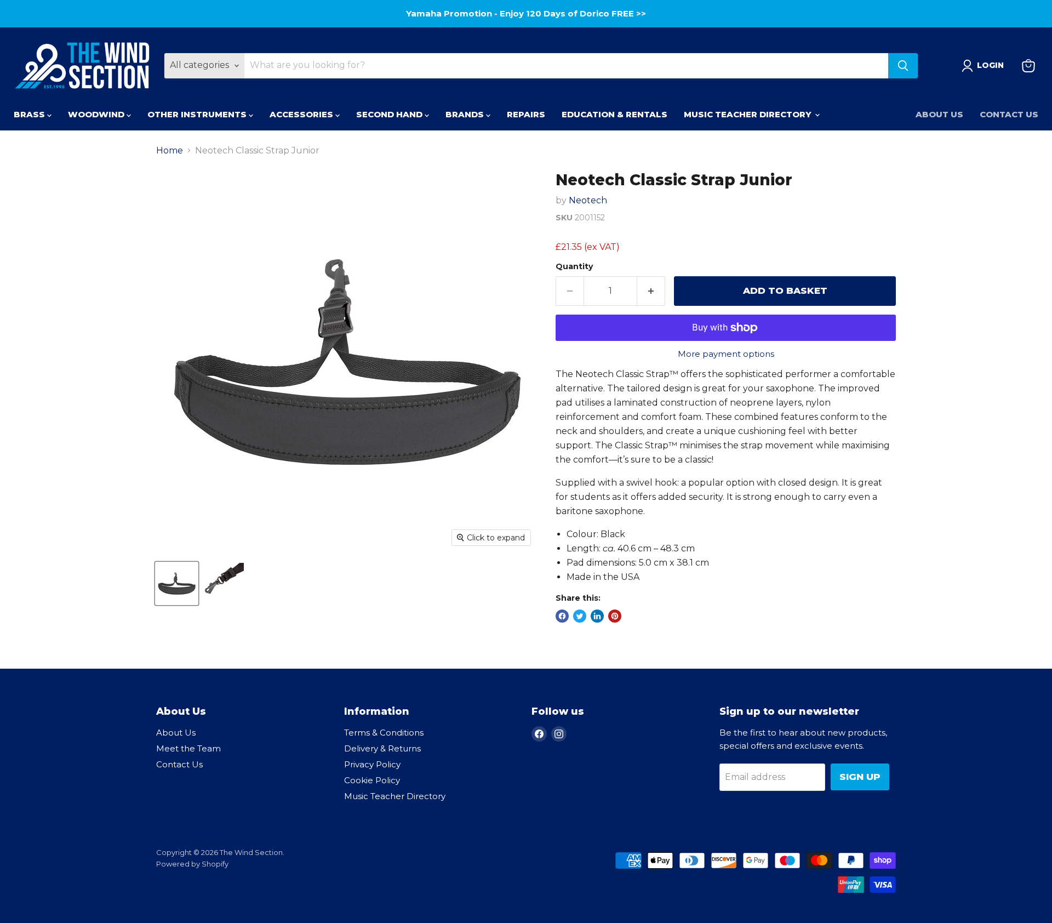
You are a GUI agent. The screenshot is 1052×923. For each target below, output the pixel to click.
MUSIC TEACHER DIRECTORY (749, 114)
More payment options (726, 353)
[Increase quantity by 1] (651, 291)
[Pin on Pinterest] (614, 616)
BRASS (30, 114)
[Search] (903, 65)
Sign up (860, 776)
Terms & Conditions (384, 732)
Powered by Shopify (192, 863)
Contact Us (1009, 114)
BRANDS (465, 114)
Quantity (574, 266)
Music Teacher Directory (394, 796)
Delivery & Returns (382, 748)
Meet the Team (188, 748)
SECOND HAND (390, 114)
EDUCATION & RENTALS (614, 114)
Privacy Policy (372, 764)
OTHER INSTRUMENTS (198, 114)
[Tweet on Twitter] (579, 616)
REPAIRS (526, 114)
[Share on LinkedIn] (597, 616)
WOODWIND (97, 114)
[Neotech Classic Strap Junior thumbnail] (176, 583)
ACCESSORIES (302, 114)
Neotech (588, 200)
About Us (939, 114)
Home (169, 151)
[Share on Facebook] (562, 616)
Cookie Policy (372, 780)
